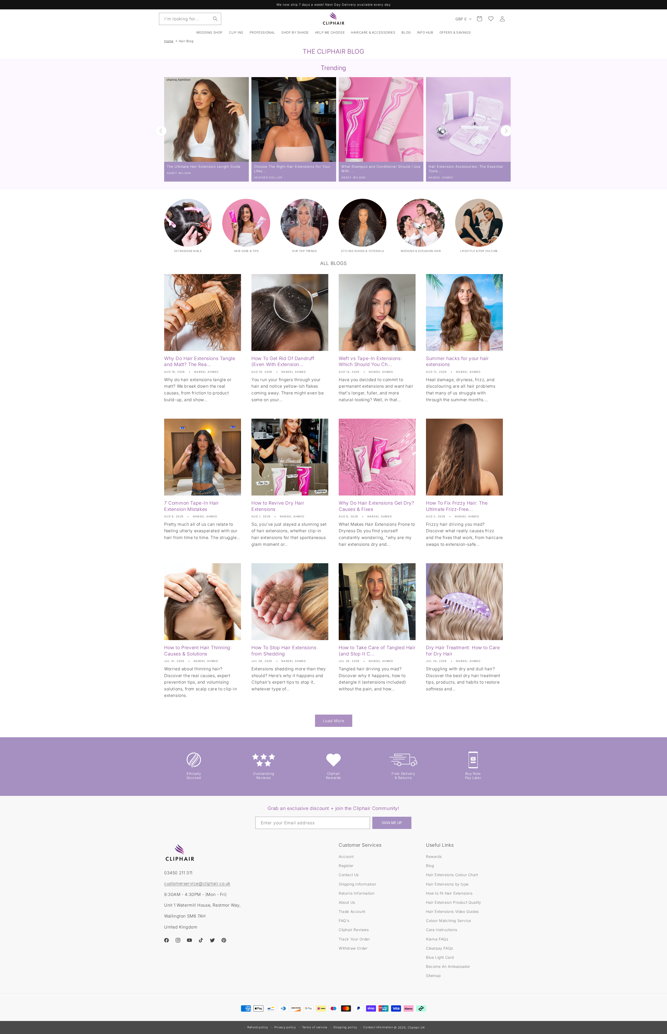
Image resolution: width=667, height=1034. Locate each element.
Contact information (378, 1027)
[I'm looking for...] (215, 18)
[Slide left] (160, 131)
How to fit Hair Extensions (449, 893)
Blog (430, 865)
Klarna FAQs (437, 939)
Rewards (434, 856)
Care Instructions (441, 929)
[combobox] (190, 19)
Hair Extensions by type (447, 884)
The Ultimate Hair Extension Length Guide (204, 166)
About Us (347, 902)
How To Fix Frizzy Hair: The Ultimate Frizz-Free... (456, 506)
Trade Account (352, 911)
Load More (333, 720)
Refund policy (257, 1027)
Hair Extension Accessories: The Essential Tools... (466, 168)
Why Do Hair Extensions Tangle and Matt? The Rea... (199, 361)
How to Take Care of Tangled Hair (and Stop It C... (377, 650)
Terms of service (314, 1027)
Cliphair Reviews (354, 929)
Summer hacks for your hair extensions (457, 361)
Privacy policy (285, 1027)
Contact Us (349, 874)
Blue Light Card (440, 957)
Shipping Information (357, 884)
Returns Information (356, 893)
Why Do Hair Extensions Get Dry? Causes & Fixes (376, 506)
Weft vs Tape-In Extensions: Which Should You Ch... (370, 361)
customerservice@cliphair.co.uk (197, 883)
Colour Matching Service (448, 920)
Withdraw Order (353, 948)
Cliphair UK (416, 1027)
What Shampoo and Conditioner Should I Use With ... (381, 168)
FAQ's (344, 920)
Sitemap (433, 975)
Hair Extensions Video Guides (452, 911)
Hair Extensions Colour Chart (452, 874)
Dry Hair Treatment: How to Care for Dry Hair (463, 650)
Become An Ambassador (448, 966)
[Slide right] (506, 131)
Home (168, 41)
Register (346, 865)
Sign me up (392, 823)
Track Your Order (354, 939)
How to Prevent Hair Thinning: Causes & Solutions (198, 650)
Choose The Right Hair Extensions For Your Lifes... (292, 168)
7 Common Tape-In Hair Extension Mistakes (191, 506)
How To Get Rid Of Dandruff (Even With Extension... (282, 361)
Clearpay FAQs (439, 948)
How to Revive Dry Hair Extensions (277, 506)
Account (346, 856)
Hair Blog (186, 41)
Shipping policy (345, 1027)
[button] (236, 32)
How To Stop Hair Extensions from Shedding (283, 650)
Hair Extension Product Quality (453, 902)
